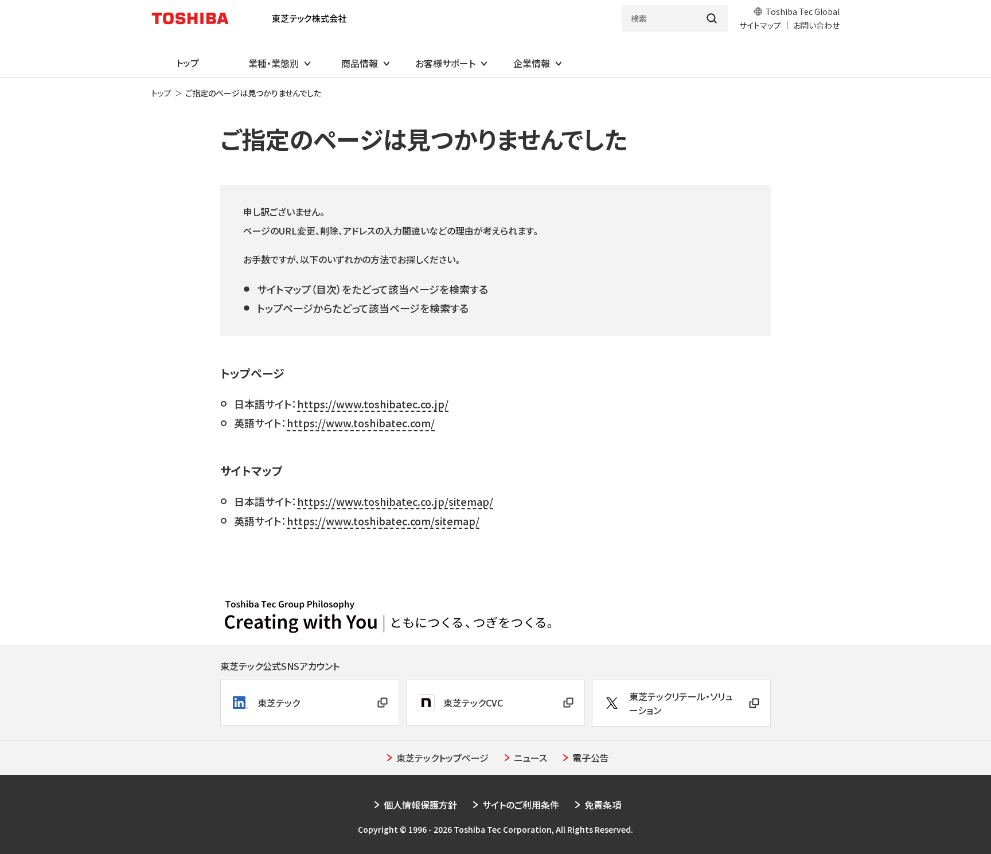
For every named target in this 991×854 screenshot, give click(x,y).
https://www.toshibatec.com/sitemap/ (383, 520)
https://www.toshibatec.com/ (361, 422)
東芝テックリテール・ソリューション (681, 703)
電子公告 (590, 758)
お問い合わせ (816, 25)
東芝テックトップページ (442, 758)
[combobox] (659, 18)
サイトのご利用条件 (520, 805)
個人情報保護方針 (420, 805)
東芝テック (278, 702)
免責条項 (602, 805)
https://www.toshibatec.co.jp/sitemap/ (395, 501)
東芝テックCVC (473, 702)
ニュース (530, 758)
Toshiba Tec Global (803, 11)
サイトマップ (760, 25)
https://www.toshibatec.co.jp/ (372, 403)
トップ (161, 93)
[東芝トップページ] (195, 18)
